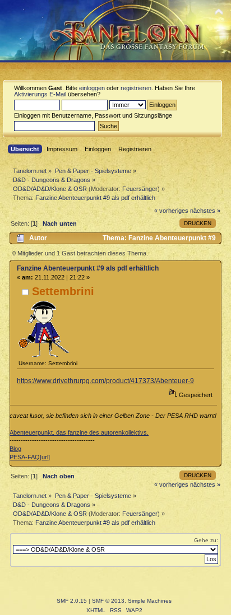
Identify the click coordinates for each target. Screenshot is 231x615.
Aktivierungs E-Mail (40, 94)
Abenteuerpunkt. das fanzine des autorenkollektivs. (79, 432)
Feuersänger (140, 188)
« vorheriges (171, 210)
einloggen (92, 88)
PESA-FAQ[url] (30, 457)
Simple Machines (150, 601)
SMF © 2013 (108, 601)
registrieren (136, 88)
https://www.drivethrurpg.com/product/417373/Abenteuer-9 (105, 381)
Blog (15, 448)
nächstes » (205, 210)
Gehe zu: (206, 540)
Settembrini (63, 291)
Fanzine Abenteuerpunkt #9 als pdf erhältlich (88, 268)
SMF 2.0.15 (72, 601)
